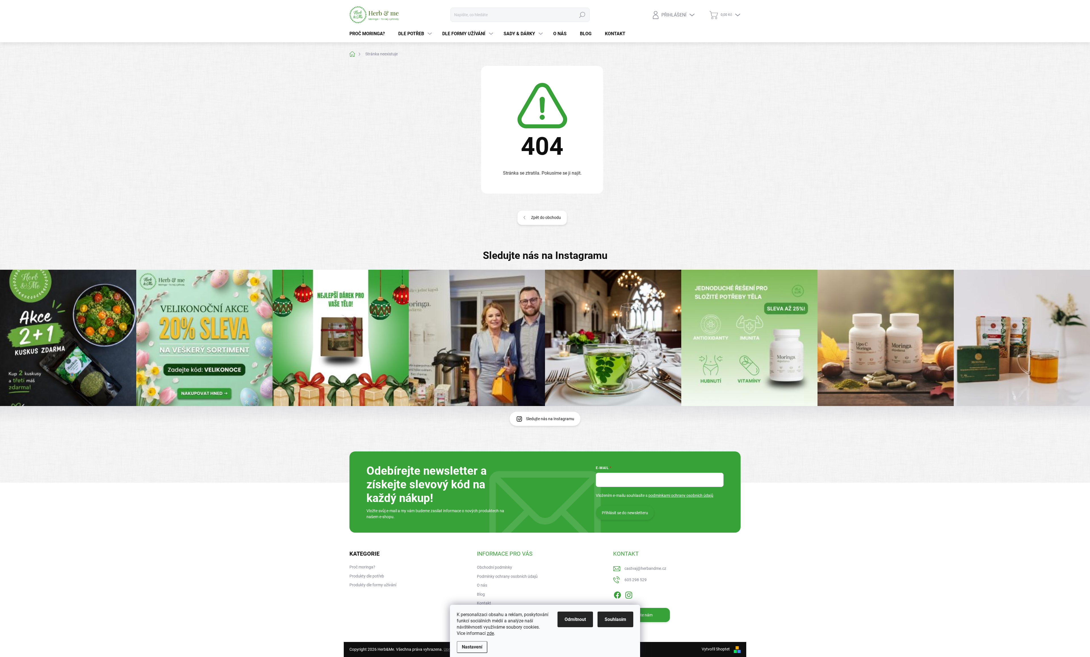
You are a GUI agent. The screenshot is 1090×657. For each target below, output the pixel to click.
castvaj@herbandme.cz (645, 568)
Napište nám (641, 615)
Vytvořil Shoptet (716, 649)
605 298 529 (635, 580)
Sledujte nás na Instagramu (550, 419)
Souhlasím (615, 619)
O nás (482, 585)
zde (490, 633)
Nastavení (472, 647)
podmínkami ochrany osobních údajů (680, 495)
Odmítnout (575, 619)
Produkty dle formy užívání (372, 585)
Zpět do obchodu (546, 217)
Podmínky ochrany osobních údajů (507, 576)
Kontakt (484, 603)
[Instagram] (628, 594)
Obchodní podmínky (494, 567)
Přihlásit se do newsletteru (625, 512)
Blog (481, 594)
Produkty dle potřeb (366, 576)
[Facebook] (617, 594)
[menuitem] (369, 33)
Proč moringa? (362, 567)
